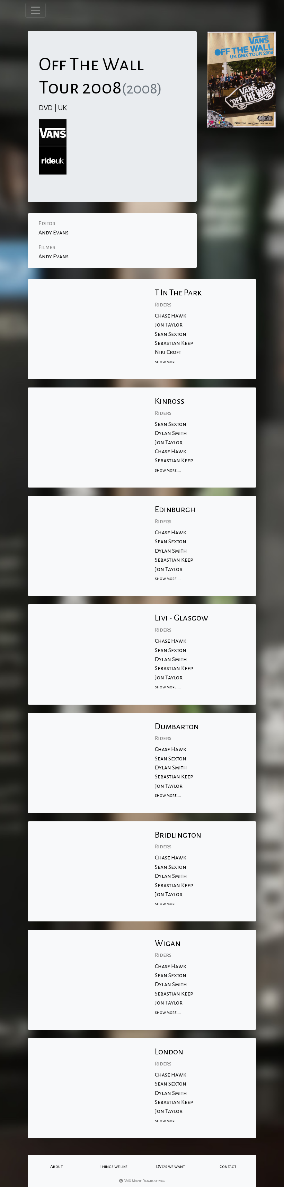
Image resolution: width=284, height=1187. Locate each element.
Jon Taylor (169, 325)
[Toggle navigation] (35, 10)
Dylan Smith (171, 433)
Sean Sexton (170, 334)
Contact (228, 1166)
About (56, 1166)
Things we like (113, 1166)
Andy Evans (53, 233)
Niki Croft (168, 352)
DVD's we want (170, 1166)
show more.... (168, 361)
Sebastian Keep (174, 343)
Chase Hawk (170, 316)
